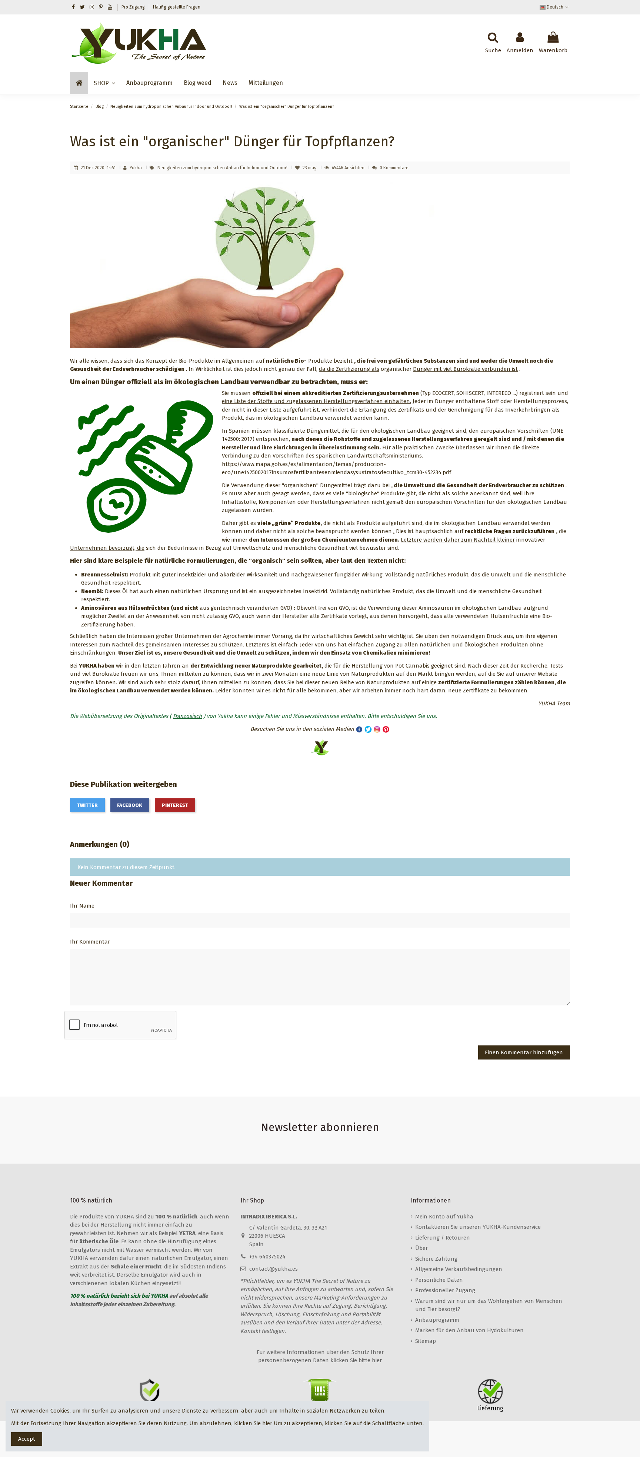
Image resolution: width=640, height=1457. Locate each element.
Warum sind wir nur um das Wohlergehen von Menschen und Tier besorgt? (488, 1305)
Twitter (87, 805)
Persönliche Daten (439, 1280)
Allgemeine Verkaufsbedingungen (458, 1269)
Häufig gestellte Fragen (176, 7)
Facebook (129, 805)
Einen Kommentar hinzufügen (524, 1052)
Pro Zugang (133, 7)
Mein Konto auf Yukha (444, 1216)
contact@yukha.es (273, 1268)
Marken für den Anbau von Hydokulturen (469, 1330)
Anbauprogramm (437, 1320)
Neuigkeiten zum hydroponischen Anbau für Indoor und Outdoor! (223, 167)
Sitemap (425, 1341)
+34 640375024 (267, 1256)
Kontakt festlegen (262, 1331)
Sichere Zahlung (436, 1258)
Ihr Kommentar (90, 941)
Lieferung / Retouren (442, 1237)
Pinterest (175, 805)
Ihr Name (82, 905)
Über (421, 1248)
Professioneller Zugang (445, 1290)
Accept (26, 1439)
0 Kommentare (394, 167)
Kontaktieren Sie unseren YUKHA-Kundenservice (478, 1227)
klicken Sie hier (253, 1423)
